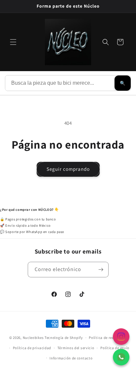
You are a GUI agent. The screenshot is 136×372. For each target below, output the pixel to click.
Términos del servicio (75, 348)
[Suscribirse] (101, 269)
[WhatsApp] (121, 357)
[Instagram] (121, 336)
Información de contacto (71, 358)
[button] (13, 42)
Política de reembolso (108, 337)
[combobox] (60, 83)
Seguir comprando (68, 169)
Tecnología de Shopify (64, 337)
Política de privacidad (32, 348)
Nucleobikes (33, 337)
